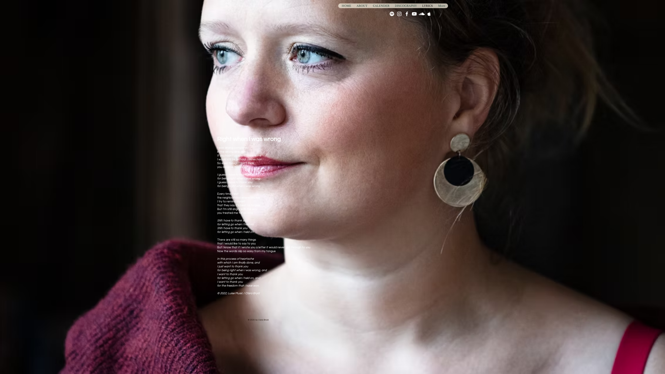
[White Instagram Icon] (399, 14)
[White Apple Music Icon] (429, 14)
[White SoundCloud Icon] (422, 14)
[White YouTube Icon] (414, 14)
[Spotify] (392, 14)
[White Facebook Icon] (407, 14)
